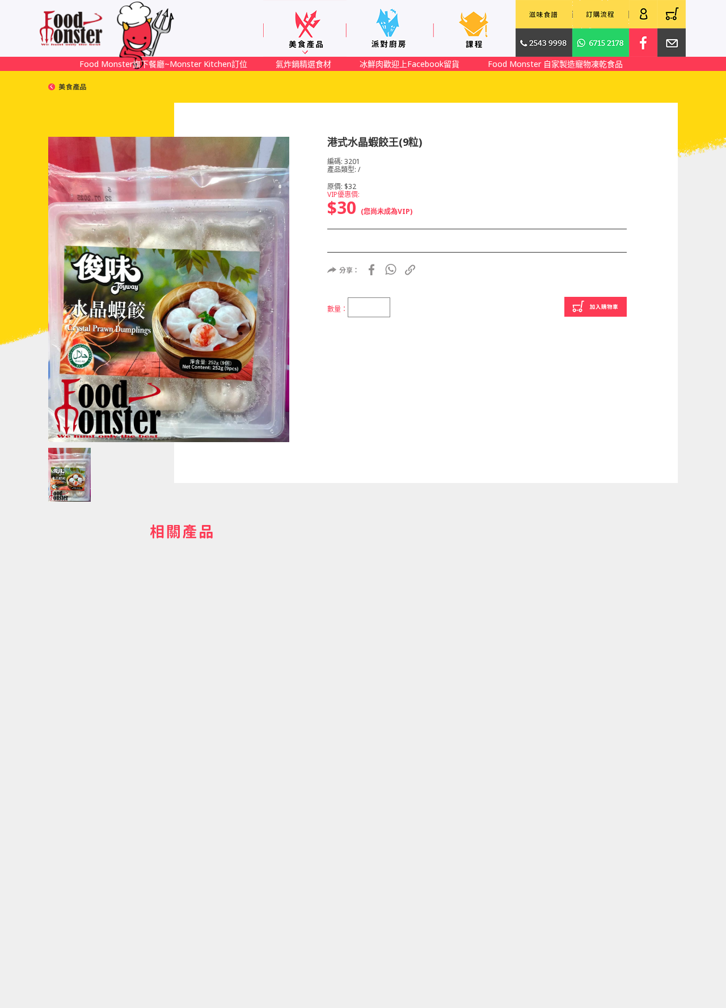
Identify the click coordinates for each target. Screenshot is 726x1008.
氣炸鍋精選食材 (303, 63)
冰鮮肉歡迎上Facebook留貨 (409, 63)
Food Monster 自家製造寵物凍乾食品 (555, 63)
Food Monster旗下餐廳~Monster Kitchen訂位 (163, 63)
